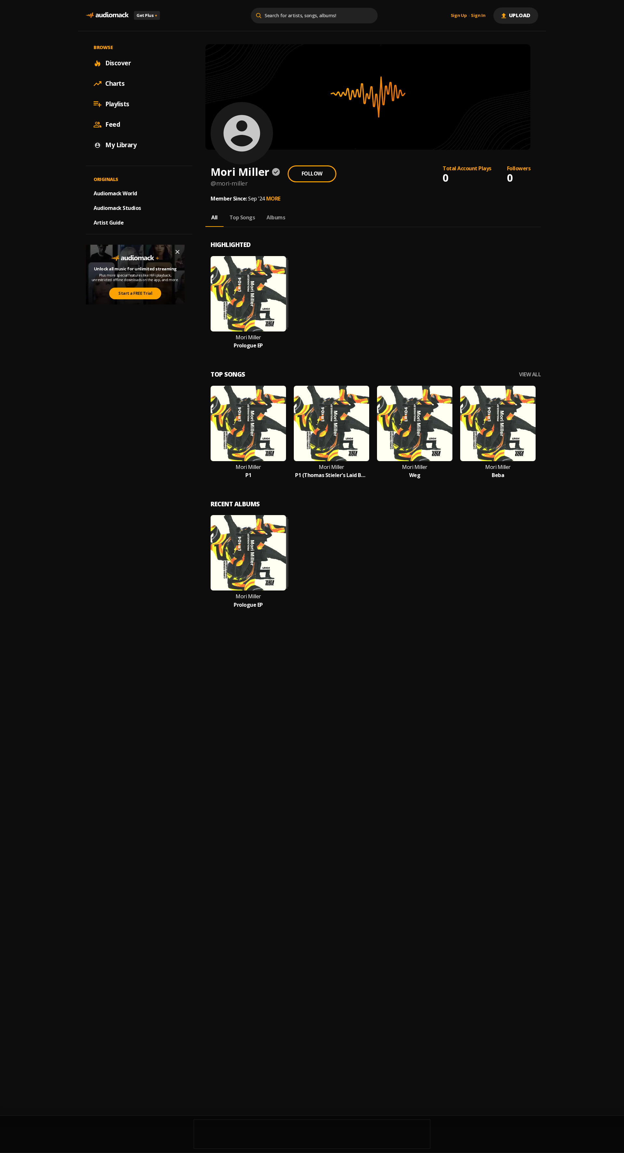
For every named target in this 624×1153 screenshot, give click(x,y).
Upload (520, 15)
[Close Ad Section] (177, 252)
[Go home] (107, 15)
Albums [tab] (275, 217)
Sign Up (459, 15)
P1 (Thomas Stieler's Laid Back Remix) (331, 475)
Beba (498, 475)
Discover (118, 63)
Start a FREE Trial (135, 293)
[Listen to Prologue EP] (248, 293)
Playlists (117, 104)
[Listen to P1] (248, 423)
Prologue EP (248, 345)
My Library (120, 145)
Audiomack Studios (117, 208)
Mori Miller (248, 337)
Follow (312, 173)
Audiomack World (115, 193)
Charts (114, 83)
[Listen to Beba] (498, 423)
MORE (273, 198)
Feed (112, 124)
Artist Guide (109, 222)
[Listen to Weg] (414, 423)
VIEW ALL (530, 374)
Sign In (478, 15)
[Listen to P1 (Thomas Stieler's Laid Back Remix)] (331, 423)
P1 (248, 475)
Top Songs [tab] (242, 217)
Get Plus (146, 15)
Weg (415, 475)
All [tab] (214, 217)
